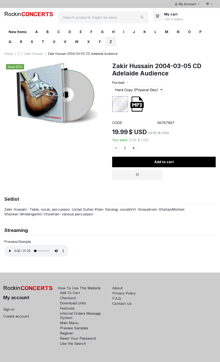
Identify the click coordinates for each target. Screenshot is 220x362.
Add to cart (164, 162)
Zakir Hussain (33, 53)
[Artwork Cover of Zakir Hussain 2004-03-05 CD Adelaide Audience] (56, 94)
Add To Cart (70, 293)
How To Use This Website (79, 288)
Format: (119, 82)
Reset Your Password (78, 338)
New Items (18, 32)
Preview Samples (74, 328)
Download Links (73, 303)
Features (67, 308)
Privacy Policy (124, 293)
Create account (16, 316)
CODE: (117, 123)
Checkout (68, 298)
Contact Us (121, 303)
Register (66, 333)
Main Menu (69, 323)
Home (9, 53)
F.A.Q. (116, 298)
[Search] (142, 17)
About (117, 288)
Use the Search (73, 343)
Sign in (8, 309)
